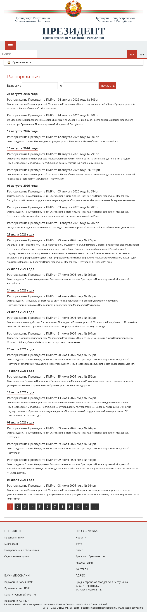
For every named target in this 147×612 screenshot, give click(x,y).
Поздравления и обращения (21, 550)
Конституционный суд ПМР (20, 594)
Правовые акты (21, 62)
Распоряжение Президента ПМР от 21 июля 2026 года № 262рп (51, 318)
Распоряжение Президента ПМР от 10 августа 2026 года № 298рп (53, 170)
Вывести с (14, 86)
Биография (11, 543)
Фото (79, 543)
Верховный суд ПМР (16, 600)
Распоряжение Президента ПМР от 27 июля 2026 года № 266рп (51, 275)
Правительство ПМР (17, 588)
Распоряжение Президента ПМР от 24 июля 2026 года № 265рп (51, 296)
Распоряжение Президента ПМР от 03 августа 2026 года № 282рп (53, 223)
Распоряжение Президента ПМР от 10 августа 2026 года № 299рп (53, 154)
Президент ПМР (14, 537)
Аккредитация (84, 562)
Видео (79, 550)
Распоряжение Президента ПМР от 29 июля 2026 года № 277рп (51, 240)
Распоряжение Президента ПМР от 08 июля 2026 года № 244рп (51, 486)
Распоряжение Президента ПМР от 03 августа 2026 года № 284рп (53, 191)
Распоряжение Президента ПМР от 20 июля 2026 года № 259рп (51, 355)
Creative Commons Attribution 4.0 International (81, 604)
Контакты (82, 569)
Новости (81, 537)
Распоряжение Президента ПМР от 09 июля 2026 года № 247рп (51, 428)
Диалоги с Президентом (90, 556)
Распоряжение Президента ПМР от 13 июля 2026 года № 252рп (51, 398)
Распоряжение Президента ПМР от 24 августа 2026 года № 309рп (53, 100)
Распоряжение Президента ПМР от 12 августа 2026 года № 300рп (53, 137)
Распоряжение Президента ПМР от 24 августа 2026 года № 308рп (53, 115)
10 (78, 507)
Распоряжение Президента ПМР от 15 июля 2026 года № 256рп (51, 376)
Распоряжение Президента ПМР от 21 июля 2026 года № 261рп (51, 333)
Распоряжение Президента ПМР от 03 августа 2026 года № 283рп (53, 207)
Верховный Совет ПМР (18, 582)
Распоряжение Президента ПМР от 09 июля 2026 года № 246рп (51, 444)
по (60, 86)
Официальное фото (16, 556)
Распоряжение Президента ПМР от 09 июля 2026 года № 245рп (51, 460)
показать (108, 85)
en (142, 54)
